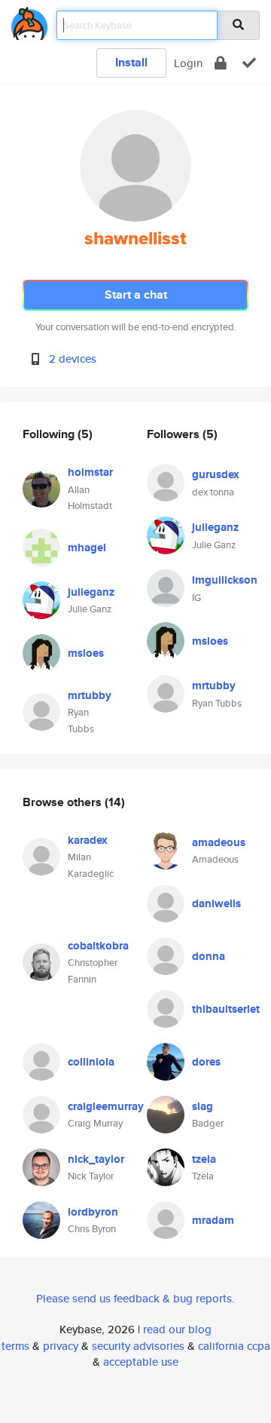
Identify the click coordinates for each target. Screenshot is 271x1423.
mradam (213, 1220)
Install (131, 62)
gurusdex (215, 474)
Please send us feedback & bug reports (134, 1298)
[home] (29, 20)
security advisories (138, 1346)
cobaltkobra (98, 945)
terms (15, 1346)
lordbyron (93, 1212)
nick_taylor (96, 1159)
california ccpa (234, 1346)
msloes (86, 653)
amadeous (218, 842)
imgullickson (224, 580)
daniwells (216, 903)
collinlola (91, 1061)
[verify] (249, 63)
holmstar (90, 472)
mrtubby (89, 695)
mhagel (87, 547)
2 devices (72, 358)
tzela (204, 1159)
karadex (88, 840)
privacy (60, 1346)
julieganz (91, 592)
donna (208, 956)
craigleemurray (106, 1106)
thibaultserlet (226, 1009)
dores (206, 1061)
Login (188, 63)
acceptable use (140, 1361)
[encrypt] (221, 63)
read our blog (177, 1329)
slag (202, 1106)
